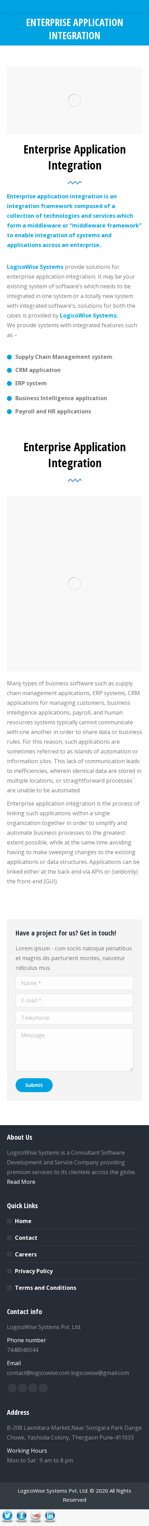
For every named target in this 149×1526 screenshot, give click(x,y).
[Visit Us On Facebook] (21, 1521)
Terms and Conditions (45, 1288)
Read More (21, 1182)
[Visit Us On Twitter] (7, 1521)
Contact (26, 1238)
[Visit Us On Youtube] (35, 1521)
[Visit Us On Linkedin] (50, 1521)
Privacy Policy (34, 1271)
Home (23, 1221)
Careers (26, 1254)
